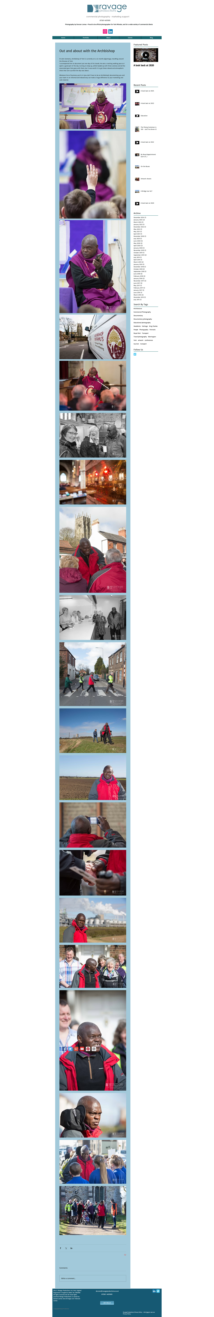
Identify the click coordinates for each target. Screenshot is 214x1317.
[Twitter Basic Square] (135, 354)
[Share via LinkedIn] (71, 1248)
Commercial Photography (142, 312)
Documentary (138, 315)
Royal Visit (137, 333)
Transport (145, 333)
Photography (143, 330)
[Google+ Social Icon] (76, 1049)
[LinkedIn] (110, 31)
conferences (149, 340)
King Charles (153, 326)
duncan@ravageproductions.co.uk (107, 1291)
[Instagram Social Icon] (94, 1049)
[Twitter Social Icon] (70, 1049)
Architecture (138, 308)
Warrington (152, 337)
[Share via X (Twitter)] (66, 1248)
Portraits (152, 330)
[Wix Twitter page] (158, 1291)
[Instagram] (105, 31)
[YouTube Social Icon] (82, 1049)
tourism (136, 344)
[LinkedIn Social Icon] (154, 1291)
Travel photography (140, 337)
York (135, 340)
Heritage (145, 326)
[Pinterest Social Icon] (88, 1049)
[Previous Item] (137, 55)
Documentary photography (143, 319)
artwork (140, 340)
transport (143, 344)
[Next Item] (155, 55)
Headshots (137, 326)
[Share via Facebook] (60, 1248)
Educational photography (142, 322)
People (136, 330)
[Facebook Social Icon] (64, 1049)
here (147, 1312)
